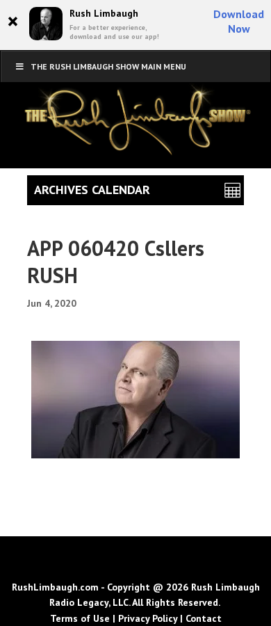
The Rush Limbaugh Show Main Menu (108, 66)
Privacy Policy (147, 618)
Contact (204, 618)
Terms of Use (80, 618)
